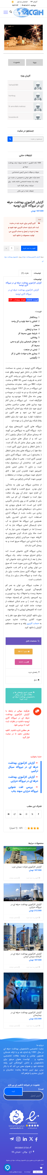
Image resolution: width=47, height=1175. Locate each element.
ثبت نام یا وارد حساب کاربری (28, 227)
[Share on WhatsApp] (26, 814)
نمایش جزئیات (13, 878)
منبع (35, 680)
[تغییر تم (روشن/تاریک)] (12, 1)
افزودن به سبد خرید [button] (32, 878)
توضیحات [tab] (37, 273)
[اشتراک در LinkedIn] (20, 814)
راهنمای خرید (32, 672)
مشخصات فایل (31, 641)
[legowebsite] (27, 13)
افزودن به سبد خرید (29, 248)
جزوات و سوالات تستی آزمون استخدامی (25, 172)
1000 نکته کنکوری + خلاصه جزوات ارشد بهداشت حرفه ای (24, 165)
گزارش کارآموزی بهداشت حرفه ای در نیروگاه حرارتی (23, 779)
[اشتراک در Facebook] (38, 814)
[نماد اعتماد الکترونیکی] (23, 1119)
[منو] (7, 13)
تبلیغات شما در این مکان (25, 191)
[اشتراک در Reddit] (14, 814)
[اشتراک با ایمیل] (8, 814)
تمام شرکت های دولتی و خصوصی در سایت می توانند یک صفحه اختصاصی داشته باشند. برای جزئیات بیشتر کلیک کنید (24, 181)
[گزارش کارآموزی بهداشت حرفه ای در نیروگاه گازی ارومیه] (23, 37)
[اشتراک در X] (32, 814)
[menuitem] (33, 2)
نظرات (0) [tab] (25, 273)
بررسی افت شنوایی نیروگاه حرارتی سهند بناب (23, 789)
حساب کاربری (17, 231)
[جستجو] (11, 13)
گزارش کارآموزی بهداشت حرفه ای (30, 257)
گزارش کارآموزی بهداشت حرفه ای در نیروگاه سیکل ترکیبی (23, 767)
